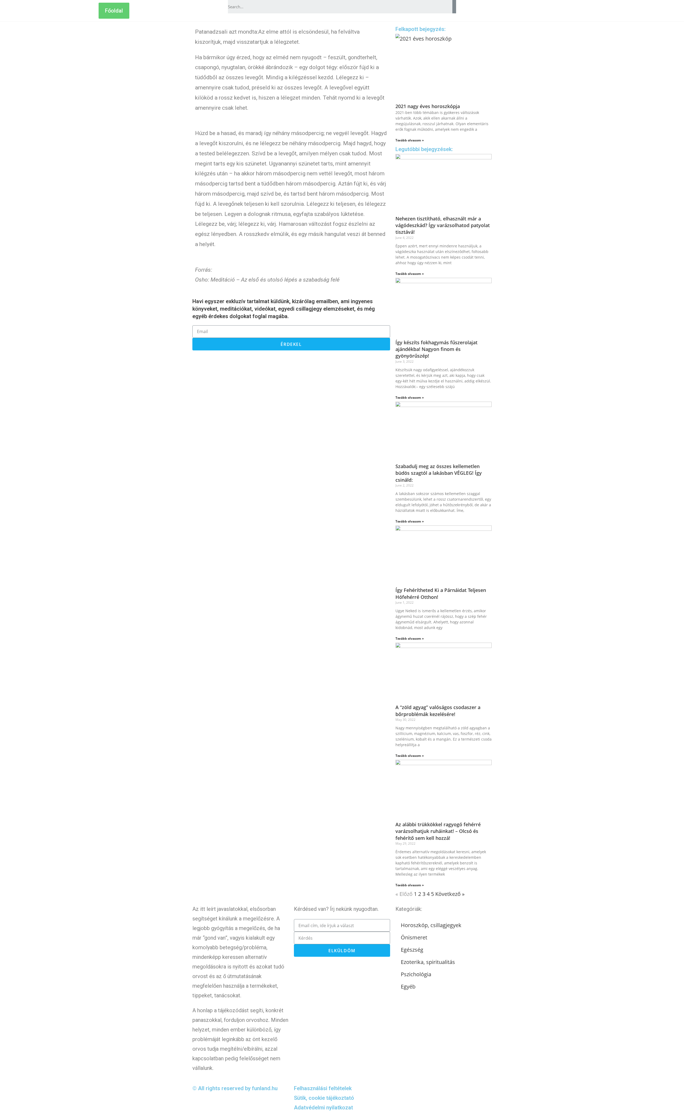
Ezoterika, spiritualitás (428, 962)
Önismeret (414, 937)
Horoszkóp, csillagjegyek (431, 925)
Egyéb (408, 986)
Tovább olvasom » (409, 140)
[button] (114, 11)
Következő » (450, 893)
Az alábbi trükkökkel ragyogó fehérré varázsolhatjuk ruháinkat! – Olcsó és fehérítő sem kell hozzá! (438, 831)
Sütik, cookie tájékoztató (324, 1098)
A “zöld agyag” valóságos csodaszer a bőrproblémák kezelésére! (437, 710)
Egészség (412, 949)
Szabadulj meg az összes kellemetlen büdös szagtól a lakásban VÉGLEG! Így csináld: (438, 473)
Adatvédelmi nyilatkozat (323, 1107)
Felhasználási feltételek (323, 1088)
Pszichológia (416, 974)
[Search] (454, 6)
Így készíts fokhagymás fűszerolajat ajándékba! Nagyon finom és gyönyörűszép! (436, 349)
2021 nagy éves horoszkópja (427, 106)
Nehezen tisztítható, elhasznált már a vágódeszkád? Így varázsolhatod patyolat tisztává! (442, 225)
